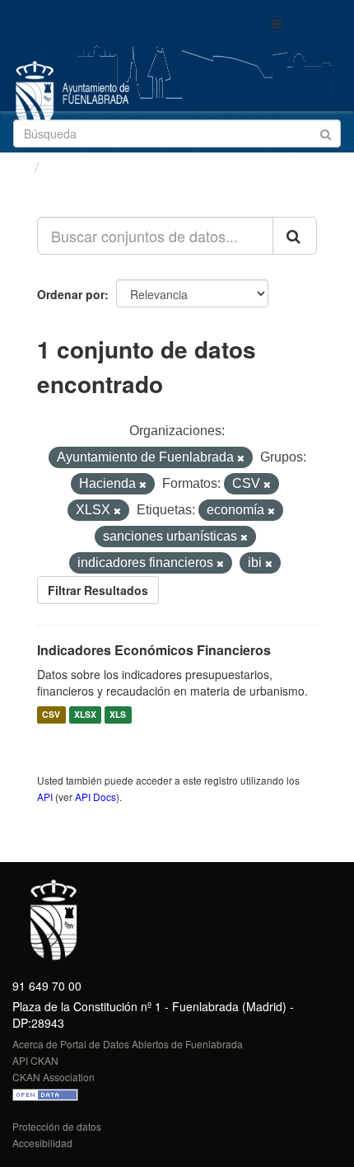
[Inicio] (19, 166)
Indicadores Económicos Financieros (154, 649)
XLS (117, 715)
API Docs (95, 797)
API (45, 797)
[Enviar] (326, 132)
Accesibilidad (42, 1143)
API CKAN (35, 1060)
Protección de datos (56, 1126)
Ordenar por (71, 294)
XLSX (85, 715)
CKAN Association (53, 1077)
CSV (51, 715)
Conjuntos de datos (116, 167)
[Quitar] (241, 458)
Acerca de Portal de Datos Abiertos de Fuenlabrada (127, 1044)
